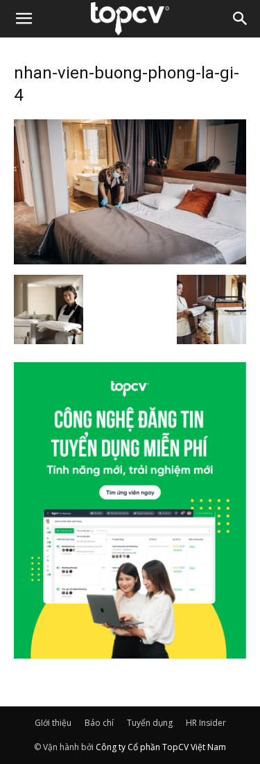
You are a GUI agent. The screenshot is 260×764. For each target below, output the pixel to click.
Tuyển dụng (150, 723)
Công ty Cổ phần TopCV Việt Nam (161, 747)
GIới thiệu (53, 723)
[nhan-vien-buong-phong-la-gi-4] (130, 260)
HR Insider (206, 723)
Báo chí (99, 723)
